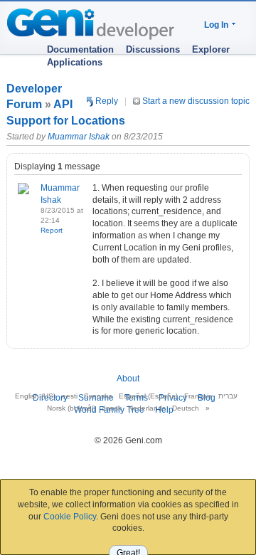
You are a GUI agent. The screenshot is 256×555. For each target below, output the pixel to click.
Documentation (80, 49)
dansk (112, 408)
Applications (74, 62)
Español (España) (148, 396)
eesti (70, 396)
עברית (228, 396)
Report (52, 230)
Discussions (153, 49)
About (128, 379)
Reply (105, 101)
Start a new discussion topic (195, 101)
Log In (216, 25)
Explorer (211, 49)
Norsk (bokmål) (71, 408)
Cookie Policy (69, 517)
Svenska (98, 396)
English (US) (35, 396)
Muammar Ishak (79, 137)
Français (198, 396)
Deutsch (185, 408)
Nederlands (147, 408)
